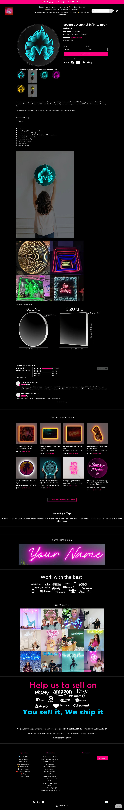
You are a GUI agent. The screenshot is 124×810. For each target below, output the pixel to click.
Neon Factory (49, 769)
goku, (76, 519)
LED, (104, 519)
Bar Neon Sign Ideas (49, 776)
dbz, (46, 519)
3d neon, (26, 519)
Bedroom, (40, 519)
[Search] (111, 11)
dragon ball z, (64, 519)
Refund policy (23, 761)
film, (72, 519)
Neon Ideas (49, 774)
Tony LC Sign (24, 776)
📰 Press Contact (23, 769)
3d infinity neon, (7, 519)
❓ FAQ (23, 774)
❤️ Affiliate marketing (23, 771)
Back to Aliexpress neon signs (63, 499)
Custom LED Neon (49, 761)
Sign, (59, 521)
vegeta (64, 521)
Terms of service (23, 759)
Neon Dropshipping (49, 766)
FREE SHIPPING (68, 40)
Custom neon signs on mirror (50, 790)
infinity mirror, (84, 519)
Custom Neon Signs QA (49, 788)
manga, (109, 519)
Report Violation (63, 738)
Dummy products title (14, 1)
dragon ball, (53, 519)
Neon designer (49, 764)
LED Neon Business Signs (49, 759)
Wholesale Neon (49, 771)
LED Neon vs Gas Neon (49, 757)
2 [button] (59, 402)
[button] (67, 31)
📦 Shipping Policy (23, 764)
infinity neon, (96, 519)
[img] (25, 382)
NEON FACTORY (81, 34)
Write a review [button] (102, 368)
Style (87, 46)
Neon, (120, 519)
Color (65, 46)
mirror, (115, 519)
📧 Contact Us (23, 757)
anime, (33, 519)
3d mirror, (19, 519)
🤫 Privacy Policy (23, 766)
